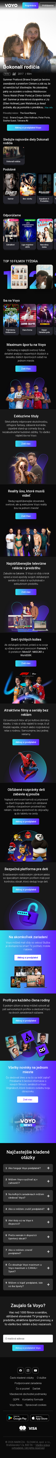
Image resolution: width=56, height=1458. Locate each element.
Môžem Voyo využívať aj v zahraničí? (21, 1181)
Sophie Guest (9, 120)
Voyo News (16, 1404)
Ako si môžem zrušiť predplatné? (25, 1209)
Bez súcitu (27, 199)
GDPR (16, 1399)
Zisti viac (25, 443)
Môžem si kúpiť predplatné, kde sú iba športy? (24, 1284)
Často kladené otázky (22, 1377)
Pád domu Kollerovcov (11, 331)
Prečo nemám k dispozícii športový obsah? (21, 1237)
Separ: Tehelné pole (44, 331)
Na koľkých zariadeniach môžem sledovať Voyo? (25, 1196)
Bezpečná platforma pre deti (26, 869)
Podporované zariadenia (28, 1383)
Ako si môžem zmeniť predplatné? (19, 1252)
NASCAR (37, 651)
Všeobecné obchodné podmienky (28, 1394)
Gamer (11, 199)
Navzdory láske (44, 246)
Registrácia (30, 5)
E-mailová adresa (14, 1338)
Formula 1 (42, 648)
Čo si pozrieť (23, 1388)
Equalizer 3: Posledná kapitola (44, 201)
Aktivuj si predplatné (26, 742)
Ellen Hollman (30, 117)
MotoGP (26, 651)
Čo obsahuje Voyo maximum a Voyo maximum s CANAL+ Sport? (24, 1268)
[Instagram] (28, 1370)
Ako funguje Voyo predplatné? (23, 1168)
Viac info (49, 107)
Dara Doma (27, 330)
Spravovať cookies (36, 1404)
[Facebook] (20, 1370)
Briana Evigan (16, 117)
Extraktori (11, 245)
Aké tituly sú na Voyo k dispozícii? (19, 1222)
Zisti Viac (26, 368)
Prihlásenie (48, 5)
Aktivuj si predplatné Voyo (28, 127)
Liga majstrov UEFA (27, 246)
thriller (7, 74)
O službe (41, 1377)
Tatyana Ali (22, 120)
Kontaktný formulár (32, 1399)
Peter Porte (44, 117)
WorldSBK (25, 655)
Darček (36, 1388)
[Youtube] (35, 1370)
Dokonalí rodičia (13, 161)
